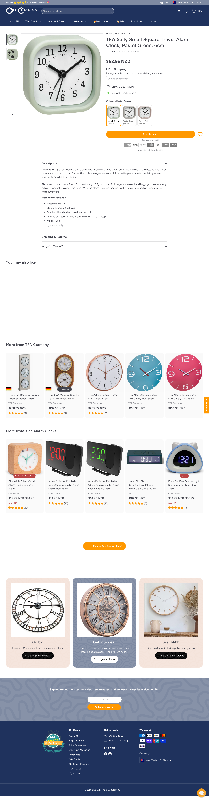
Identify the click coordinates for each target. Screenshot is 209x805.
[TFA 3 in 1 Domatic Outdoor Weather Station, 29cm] (24, 385)
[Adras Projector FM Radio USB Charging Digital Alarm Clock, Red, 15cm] (64, 473)
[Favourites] (186, 11)
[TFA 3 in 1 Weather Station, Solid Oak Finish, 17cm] (64, 385)
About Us (74, 736)
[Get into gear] (104, 610)
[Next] (12, 113)
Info (150, 21)
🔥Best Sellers (101, 21)
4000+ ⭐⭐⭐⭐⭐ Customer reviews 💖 (27, 2)
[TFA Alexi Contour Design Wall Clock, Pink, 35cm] (184, 384)
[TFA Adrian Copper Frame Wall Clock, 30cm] (104, 385)
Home (109, 33)
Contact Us (75, 768)
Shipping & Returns (79, 740)
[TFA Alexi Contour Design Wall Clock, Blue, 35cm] (144, 384)
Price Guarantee (77, 745)
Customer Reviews (79, 764)
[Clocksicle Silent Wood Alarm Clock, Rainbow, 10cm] (24, 476)
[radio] (113, 115)
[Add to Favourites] (200, 134)
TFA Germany (37, 344)
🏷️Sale (120, 21)
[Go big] (38, 610)
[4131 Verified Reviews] (53, 753)
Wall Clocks (32, 21)
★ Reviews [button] (206, 405)
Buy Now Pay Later (79, 750)
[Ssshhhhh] (171, 610)
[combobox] (77, 11)
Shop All (14, 21)
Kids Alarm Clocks (124, 33)
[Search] (110, 11)
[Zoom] (62, 75)
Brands (135, 21)
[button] (201, 792)
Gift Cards (74, 759)
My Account (75, 773)
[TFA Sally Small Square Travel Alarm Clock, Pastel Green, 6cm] (21, 301)
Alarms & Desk (56, 21)
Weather (79, 21)
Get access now (104, 707)
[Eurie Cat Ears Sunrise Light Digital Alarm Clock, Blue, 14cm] (184, 476)
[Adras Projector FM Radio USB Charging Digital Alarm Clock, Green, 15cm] (104, 473)
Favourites (74, 754)
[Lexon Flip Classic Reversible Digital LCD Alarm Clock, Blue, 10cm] (144, 473)
